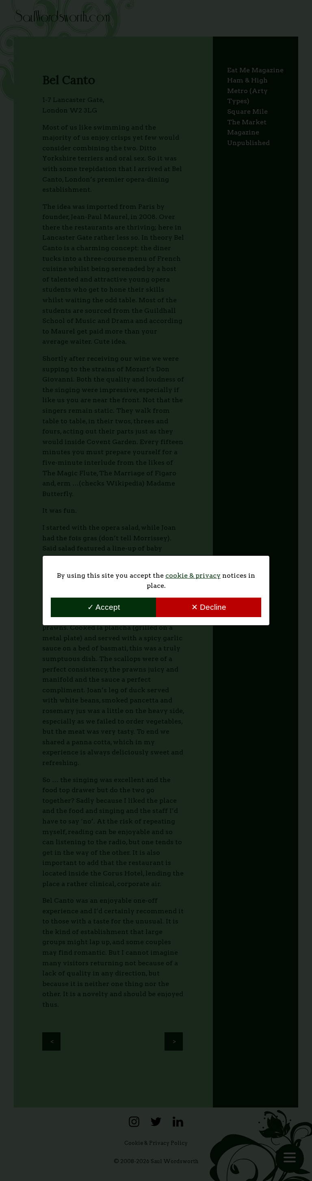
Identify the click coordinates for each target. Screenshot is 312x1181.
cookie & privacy (193, 575)
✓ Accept (103, 607)
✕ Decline (208, 607)
